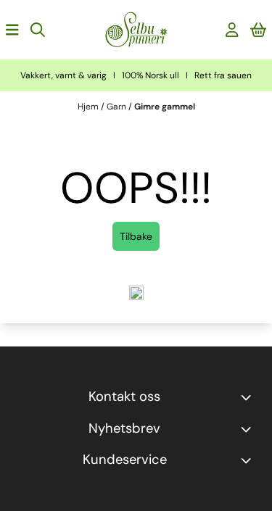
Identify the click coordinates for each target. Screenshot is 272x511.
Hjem (89, 106)
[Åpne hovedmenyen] (12, 30)
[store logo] (136, 30)
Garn (117, 106)
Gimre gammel (164, 106)
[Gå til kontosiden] (232, 30)
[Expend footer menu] (249, 460)
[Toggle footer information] (249, 397)
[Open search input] (37, 29)
